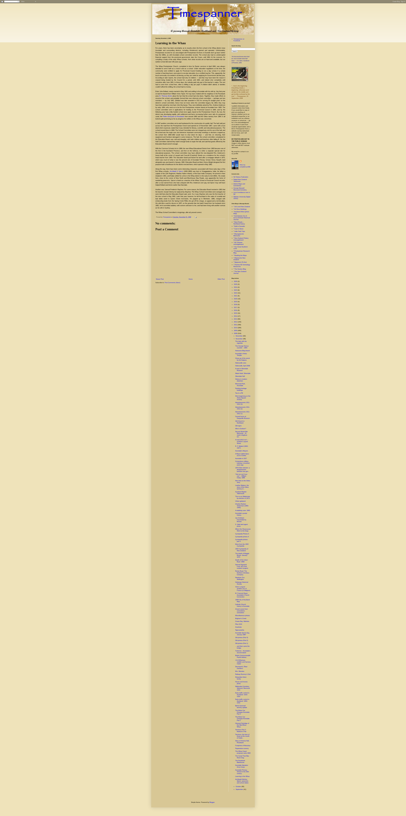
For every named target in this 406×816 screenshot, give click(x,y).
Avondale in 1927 (241, 458)
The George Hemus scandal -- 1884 (242, 347)
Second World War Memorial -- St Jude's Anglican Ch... (241, 434)
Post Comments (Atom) (172, 282)
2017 (236, 307)
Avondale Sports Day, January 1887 (242, 633)
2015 (236, 313)
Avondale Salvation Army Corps (241, 766)
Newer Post (160, 279)
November (239, 339)
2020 (236, 299)
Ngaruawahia (239, 630)
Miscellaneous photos (242, 615)
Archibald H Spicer (176, 171)
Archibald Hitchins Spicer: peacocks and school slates (241, 781)
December (239, 336)
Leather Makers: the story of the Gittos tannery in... (242, 487)
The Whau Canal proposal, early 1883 (243, 752)
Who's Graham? (240, 428)
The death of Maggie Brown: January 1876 (242, 555)
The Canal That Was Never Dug (242, 757)
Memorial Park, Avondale (240, 384)
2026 (236, 281)
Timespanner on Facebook (238, 40)
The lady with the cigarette (241, 342)
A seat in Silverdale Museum (241, 369)
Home (191, 279)
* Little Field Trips (239, 231)
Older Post (221, 279)
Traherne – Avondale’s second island (242, 651)
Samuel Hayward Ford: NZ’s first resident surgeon (241, 566)
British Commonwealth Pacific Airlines (242, 656)
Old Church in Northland (239, 422)
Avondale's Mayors (241, 451)
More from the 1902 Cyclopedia (242, 545)
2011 (235, 325)
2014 (236, 316)
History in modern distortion (241, 380)
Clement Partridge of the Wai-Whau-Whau (242, 725)
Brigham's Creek (240, 618)
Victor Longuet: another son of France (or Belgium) (242, 588)
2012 (236, 322)
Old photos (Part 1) (241, 643)
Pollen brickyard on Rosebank (173, 116)
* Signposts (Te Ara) (240, 262)
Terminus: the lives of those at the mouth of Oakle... (242, 736)
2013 (236, 319)
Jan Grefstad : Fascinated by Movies (240, 519)
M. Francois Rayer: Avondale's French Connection (242, 595)
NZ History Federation (240, 177)
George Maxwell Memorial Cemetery (240, 189)
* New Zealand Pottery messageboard (240, 239)
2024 (236, 287)
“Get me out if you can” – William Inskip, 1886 (241, 476)
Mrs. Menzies (239, 671)
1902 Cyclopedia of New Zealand (241, 549)
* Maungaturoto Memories (238, 235)
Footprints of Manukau (242, 745)
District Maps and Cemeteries (239, 184)
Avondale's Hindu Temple (241, 354)
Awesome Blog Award (242, 350)
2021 (236, 296)
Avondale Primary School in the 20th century (242, 771)
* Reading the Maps (240, 255)
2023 (236, 290)
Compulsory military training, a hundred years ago (242, 463)
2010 (236, 327)
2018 (236, 304)
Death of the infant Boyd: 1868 (241, 561)
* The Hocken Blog (239, 269)
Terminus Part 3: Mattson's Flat (240, 730)
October (238, 786)
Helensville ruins (240, 363)
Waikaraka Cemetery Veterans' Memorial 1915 (242, 688)
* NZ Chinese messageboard (238, 243)
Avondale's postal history (241, 514)
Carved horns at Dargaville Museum (242, 417)
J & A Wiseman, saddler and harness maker (243, 662)
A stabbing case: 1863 (242, 510)
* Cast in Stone (238, 229)
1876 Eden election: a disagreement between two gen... (242, 469)
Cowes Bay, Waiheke (242, 621)
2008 (236, 333)
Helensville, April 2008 (242, 366)
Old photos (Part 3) (241, 637)
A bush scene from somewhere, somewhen (241, 610)
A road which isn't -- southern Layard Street (241, 441)
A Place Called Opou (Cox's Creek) (242, 454)
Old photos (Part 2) (241, 640)
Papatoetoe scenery (242, 748)
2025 (236, 284)
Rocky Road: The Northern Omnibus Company (242, 572)
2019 (236, 301)
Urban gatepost (240, 501)
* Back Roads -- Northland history (239, 223)
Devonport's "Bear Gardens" (241, 667)
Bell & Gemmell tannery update (241, 706)
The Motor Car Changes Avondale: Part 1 (242, 718)
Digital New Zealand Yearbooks (240, 180)
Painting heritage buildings (241, 389)
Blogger (212, 802)
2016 (236, 310)
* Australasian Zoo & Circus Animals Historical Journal (241, 217)
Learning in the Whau (242, 776)
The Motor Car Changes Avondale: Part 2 (242, 712)
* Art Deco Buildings (240, 209)
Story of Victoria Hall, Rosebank (242, 741)
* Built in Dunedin (239, 226)
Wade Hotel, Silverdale (242, 373)
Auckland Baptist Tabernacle (240, 492)
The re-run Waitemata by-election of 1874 (242, 497)
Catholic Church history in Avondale (242, 605)
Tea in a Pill (239, 393)
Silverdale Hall (240, 376)
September (239, 789)
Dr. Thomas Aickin (165, 96)
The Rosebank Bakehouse (240, 761)
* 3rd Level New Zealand (241, 206)
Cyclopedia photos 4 (242, 536)
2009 (236, 330)
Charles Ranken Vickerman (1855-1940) (242, 505)
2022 (236, 293)
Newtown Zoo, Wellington (240, 578)
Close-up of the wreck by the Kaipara (242, 359)
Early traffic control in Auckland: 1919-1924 (242, 694)
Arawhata (238, 627)
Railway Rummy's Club (243, 674)
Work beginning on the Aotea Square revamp (242, 397)
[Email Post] (195, 217)
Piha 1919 (238, 624)
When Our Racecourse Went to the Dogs (243, 530)
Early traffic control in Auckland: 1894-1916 (242, 701)
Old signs (238, 426)
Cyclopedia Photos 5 (242, 534)
